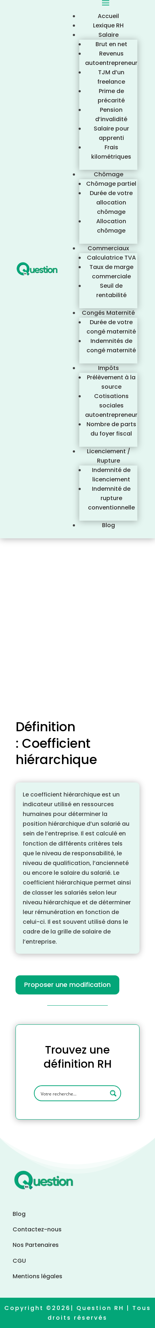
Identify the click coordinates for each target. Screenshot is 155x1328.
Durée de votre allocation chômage (111, 202)
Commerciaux (108, 248)
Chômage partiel (111, 184)
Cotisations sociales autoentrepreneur (111, 405)
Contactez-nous (38, 1229)
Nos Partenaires (36, 1245)
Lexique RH (108, 25)
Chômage (108, 174)
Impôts (108, 368)
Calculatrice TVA (111, 257)
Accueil (108, 16)
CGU (19, 1261)
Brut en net (111, 44)
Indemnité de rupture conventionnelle (111, 498)
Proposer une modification (67, 984)
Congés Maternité (108, 313)
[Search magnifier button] (113, 1093)
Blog (108, 525)
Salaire (108, 35)
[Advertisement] (77, 619)
